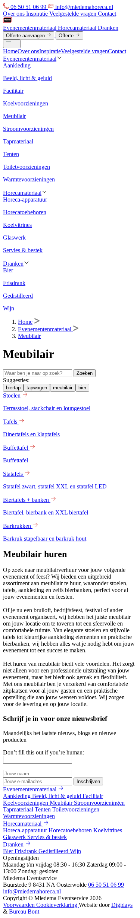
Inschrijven (88, 781)
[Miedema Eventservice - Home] (7, 21)
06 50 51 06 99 (106, 884)
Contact (107, 13)
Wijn (75, 851)
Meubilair (29, 336)
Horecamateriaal (78, 28)
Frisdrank (26, 851)
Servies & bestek (47, 837)
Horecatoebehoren (71, 830)
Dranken (108, 28)
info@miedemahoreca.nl (32, 891)
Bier (9, 851)
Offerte (67, 35)
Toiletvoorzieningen (75, 809)
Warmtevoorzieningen (29, 816)
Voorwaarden (19, 905)
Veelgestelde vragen (73, 13)
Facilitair (93, 796)
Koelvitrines (107, 830)
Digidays (122, 905)
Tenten (43, 809)
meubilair (62, 387)
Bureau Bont (24, 911)
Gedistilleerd (54, 851)
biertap (13, 387)
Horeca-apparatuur (26, 830)
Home (10, 51)
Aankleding (17, 796)
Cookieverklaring (57, 905)
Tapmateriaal (19, 809)
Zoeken (85, 373)
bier (82, 387)
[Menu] (12, 43)
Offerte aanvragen (26, 35)
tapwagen (37, 387)
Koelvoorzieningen (26, 803)
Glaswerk (15, 837)
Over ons (14, 13)
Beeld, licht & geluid (57, 796)
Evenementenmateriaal (30, 28)
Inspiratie (37, 13)
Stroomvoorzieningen (99, 803)
